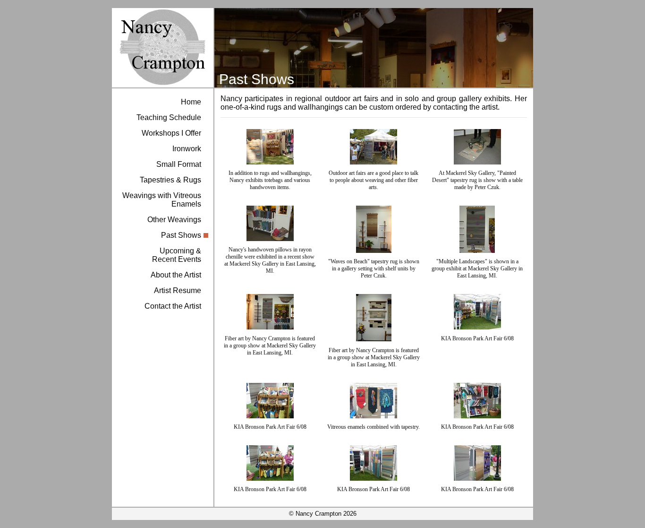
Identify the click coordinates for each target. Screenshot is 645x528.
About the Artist (176, 275)
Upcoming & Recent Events (176, 255)
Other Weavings (174, 220)
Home (191, 102)
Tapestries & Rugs (170, 180)
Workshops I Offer (171, 133)
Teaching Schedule (168, 117)
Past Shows (181, 235)
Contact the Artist (172, 306)
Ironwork (186, 149)
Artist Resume (177, 290)
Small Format (178, 164)
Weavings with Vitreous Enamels (161, 199)
